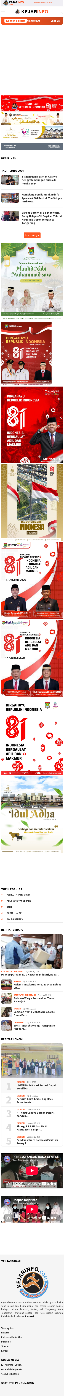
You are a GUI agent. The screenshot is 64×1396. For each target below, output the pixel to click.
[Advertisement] (32, 62)
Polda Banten (15, 919)
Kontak (4, 1350)
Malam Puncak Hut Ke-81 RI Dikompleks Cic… (37, 986)
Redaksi (29, 1316)
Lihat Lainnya (32, 235)
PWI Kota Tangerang (19, 894)
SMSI (9, 907)
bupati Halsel (15, 913)
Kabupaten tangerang (12, 971)
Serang (17, 981)
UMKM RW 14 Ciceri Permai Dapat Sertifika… (36, 1087)
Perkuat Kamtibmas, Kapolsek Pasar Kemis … (35, 1100)
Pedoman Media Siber (11, 1337)
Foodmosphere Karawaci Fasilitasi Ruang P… (37, 1141)
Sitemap (5, 1346)
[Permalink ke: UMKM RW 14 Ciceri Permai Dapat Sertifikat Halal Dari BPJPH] (32, 1060)
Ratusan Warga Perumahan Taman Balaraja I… (34, 1000)
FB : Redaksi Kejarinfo (11, 1369)
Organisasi (19, 1022)
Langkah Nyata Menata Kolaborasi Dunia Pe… (34, 1013)
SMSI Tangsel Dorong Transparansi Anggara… (35, 1027)
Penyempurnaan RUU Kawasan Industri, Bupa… (30, 974)
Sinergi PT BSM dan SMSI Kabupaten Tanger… (32, 1128)
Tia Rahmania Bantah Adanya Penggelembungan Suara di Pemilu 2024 (39, 180)
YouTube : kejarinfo (10, 1373)
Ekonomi (21, 1082)
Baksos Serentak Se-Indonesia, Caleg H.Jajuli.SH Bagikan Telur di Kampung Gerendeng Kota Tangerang (42, 218)
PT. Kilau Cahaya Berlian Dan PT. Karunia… (36, 1114)
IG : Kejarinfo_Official (11, 1364)
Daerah (17, 1009)
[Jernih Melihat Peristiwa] (32, 11)
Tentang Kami (8, 1328)
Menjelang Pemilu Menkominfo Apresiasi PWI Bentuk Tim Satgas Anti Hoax (42, 198)
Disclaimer (6, 1341)
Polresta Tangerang (19, 900)
